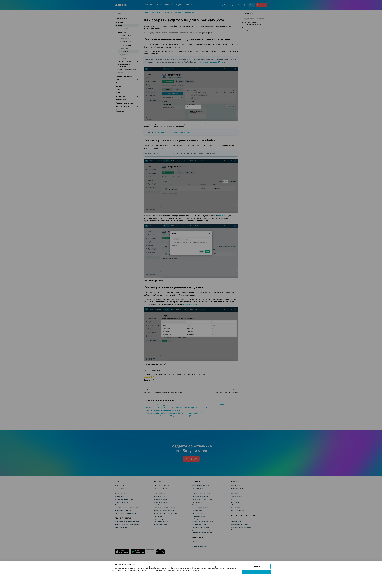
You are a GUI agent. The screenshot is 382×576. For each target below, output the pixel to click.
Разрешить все (256, 572)
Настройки (256, 566)
